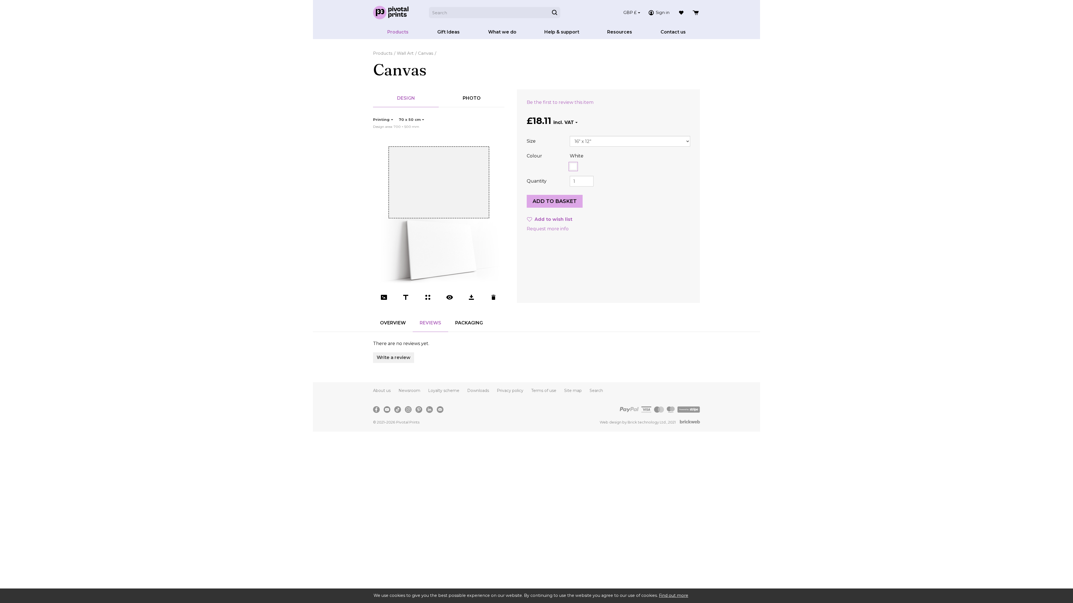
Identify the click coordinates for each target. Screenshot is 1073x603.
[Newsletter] (440, 409)
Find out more (673, 595)
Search (596, 390)
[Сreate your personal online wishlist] (681, 12)
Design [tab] (406, 98)
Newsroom (409, 390)
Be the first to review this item (560, 102)
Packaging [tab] (469, 323)
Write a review (393, 357)
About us (382, 390)
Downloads (478, 390)
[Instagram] (408, 409)
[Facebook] (376, 409)
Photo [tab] (472, 98)
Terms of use (543, 390)
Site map (573, 390)
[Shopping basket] (696, 12)
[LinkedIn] (429, 409)
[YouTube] (387, 409)
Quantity (537, 181)
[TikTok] (397, 409)
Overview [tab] (393, 323)
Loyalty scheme (443, 390)
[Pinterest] (419, 409)
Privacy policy (510, 390)
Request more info (548, 228)
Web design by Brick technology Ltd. (633, 422)
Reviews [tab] (430, 323)
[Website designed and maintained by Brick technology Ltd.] (690, 422)
